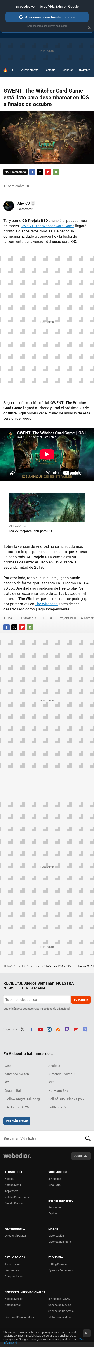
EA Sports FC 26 (17, 1107)
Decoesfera (12, 1270)
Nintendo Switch (17, 1074)
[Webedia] (17, 1158)
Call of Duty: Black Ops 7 (66, 1099)
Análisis (54, 1066)
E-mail (56, 172)
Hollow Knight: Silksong (22, 1099)
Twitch (67, 1028)
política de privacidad (57, 1008)
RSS (58, 1028)
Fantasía (50, 70)
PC (7, 1082)
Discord (84, 1028)
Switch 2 (84, 70)
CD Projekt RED (64, 618)
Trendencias (12, 1264)
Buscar (88, 1138)
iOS (42, 618)
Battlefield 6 (57, 1107)
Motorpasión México (60, 1317)
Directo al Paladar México (20, 1317)
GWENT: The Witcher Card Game (47, 226)
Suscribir (81, 999)
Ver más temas (17, 1121)
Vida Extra (54, 1184)
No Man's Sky (58, 1091)
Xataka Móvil (13, 1184)
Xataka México (14, 1298)
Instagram (49, 1028)
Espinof (53, 1213)
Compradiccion (14, 1276)
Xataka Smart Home (17, 1197)
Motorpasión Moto (59, 1241)
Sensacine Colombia (61, 1311)
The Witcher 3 (46, 604)
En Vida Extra (17, 525)
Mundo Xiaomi (14, 1203)
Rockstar (67, 70)
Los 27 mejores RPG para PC (30, 531)
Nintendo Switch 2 (61, 1074)
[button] (25, 203)
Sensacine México (59, 1304)
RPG (11, 70)
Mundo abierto (29, 70)
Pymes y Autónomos (61, 1270)
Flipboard (48, 172)
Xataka (9, 1178)
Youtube (40, 1028)
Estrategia (28, 618)
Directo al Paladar (16, 1235)
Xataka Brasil (13, 1304)
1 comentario (17, 172)
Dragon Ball (13, 1091)
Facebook (32, 172)
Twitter (40, 172)
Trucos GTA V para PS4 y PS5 (52, 966)
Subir (78, 1156)
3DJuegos (54, 1178)
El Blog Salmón (57, 1264)
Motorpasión (56, 1235)
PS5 (51, 1082)
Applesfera (11, 1191)
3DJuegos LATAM (59, 1298)
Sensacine (54, 1207)
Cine (8, 1066)
